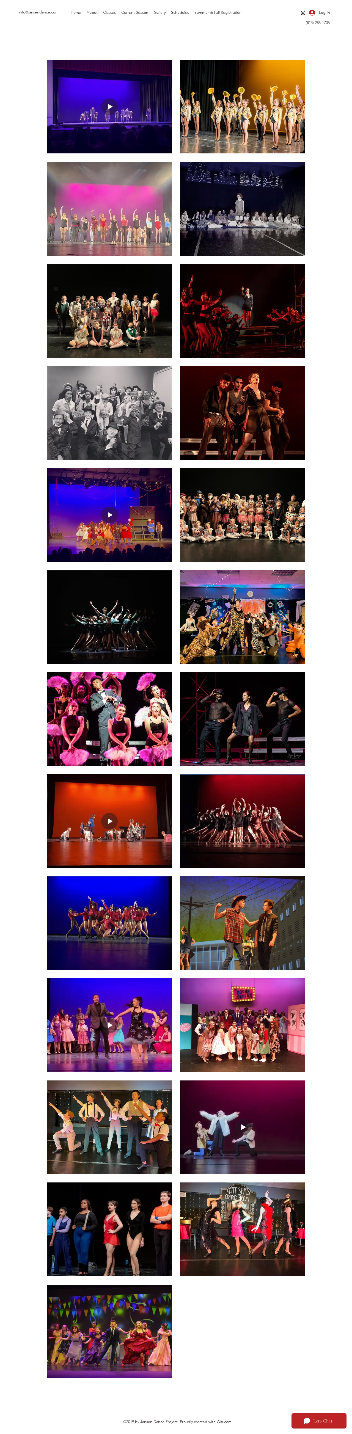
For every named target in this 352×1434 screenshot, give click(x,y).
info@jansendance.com (39, 12)
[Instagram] (303, 13)
